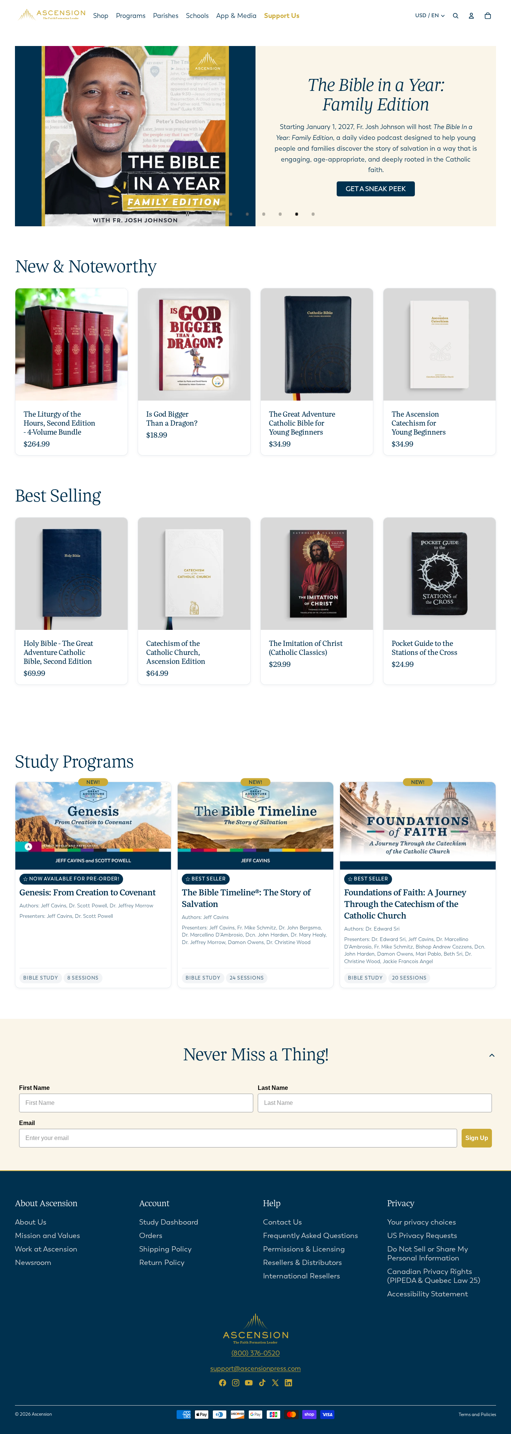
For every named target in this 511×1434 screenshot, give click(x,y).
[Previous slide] (27, 136)
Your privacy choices (421, 1221)
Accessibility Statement (427, 1293)
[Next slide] (484, 136)
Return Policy (161, 1262)
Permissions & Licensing (304, 1248)
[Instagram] (235, 1382)
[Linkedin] (288, 1382)
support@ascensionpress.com (255, 1368)
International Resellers (301, 1275)
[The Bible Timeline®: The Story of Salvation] (255, 885)
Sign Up (476, 1138)
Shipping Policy (165, 1248)
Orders (150, 1235)
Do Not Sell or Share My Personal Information (427, 1253)
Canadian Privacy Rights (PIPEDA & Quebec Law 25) (433, 1275)
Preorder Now (376, 173)
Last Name (273, 1088)
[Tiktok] (262, 1382)
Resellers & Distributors (302, 1262)
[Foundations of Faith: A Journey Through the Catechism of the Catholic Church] (418, 885)
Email (27, 1123)
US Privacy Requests (422, 1235)
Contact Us (282, 1221)
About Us (30, 1221)
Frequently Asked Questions (310, 1235)
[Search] (455, 15)
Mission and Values (47, 1235)
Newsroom (33, 1262)
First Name (34, 1088)
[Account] (471, 15)
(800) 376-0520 (256, 1353)
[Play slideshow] (208, 214)
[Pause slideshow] (192, 214)
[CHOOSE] (116, 389)
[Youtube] (248, 1382)
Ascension (42, 1414)
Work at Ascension (46, 1248)
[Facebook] (222, 1382)
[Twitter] (275, 1382)
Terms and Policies (477, 1414)
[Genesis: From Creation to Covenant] (93, 885)
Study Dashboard (168, 1221)
